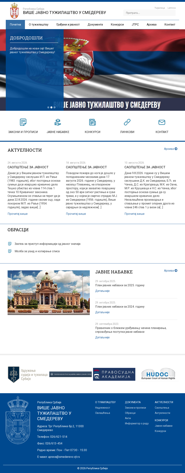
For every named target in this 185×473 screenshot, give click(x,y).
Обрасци (130, 412)
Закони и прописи (135, 407)
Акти (128, 418)
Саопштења (162, 407)
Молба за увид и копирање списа (37, 251)
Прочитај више (18, 214)
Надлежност (102, 407)
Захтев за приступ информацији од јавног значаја (47, 244)
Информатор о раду (137, 423)
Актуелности (162, 412)
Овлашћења (102, 412)
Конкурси (160, 431)
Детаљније (102, 291)
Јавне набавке (164, 425)
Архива (169, 149)
